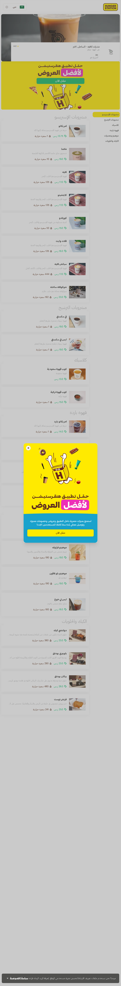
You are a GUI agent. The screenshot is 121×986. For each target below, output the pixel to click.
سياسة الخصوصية (19, 978)
